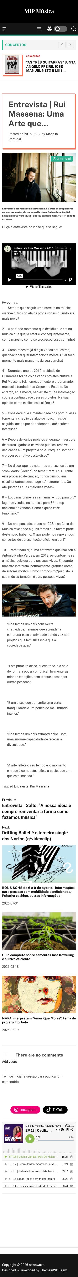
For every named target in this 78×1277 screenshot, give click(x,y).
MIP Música (39, 11)
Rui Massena (39, 786)
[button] (70, 45)
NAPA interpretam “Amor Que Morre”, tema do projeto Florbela (39, 1020)
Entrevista (21, 786)
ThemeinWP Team (53, 1270)
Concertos (33, 56)
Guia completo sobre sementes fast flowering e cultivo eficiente (38, 957)
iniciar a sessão (25, 1076)
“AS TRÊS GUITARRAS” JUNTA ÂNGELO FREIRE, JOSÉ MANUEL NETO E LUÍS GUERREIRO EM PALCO (51, 68)
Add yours (9, 1062)
